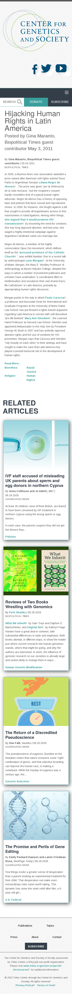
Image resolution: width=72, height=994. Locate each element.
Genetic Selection (17, 781)
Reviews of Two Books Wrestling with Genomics (28, 604)
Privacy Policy (24, 985)
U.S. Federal (13, 899)
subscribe (36, 946)
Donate (36, 102)
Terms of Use (45, 985)
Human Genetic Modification (23, 667)
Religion (10, 375)
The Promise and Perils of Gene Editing (35, 849)
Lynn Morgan (34, 260)
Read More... (13, 363)
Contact (56, 937)
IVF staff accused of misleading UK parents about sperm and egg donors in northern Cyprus (34, 480)
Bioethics (11, 367)
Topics (50, 925)
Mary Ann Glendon (37, 318)
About (35, 937)
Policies (10, 536)
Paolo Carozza (54, 297)
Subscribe (60, 102)
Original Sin (34, 627)
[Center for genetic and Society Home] (36, 30)
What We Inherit (15, 623)
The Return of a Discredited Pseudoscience (31, 735)
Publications (25, 925)
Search (9, 102)
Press (14, 937)
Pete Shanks (17, 612)
